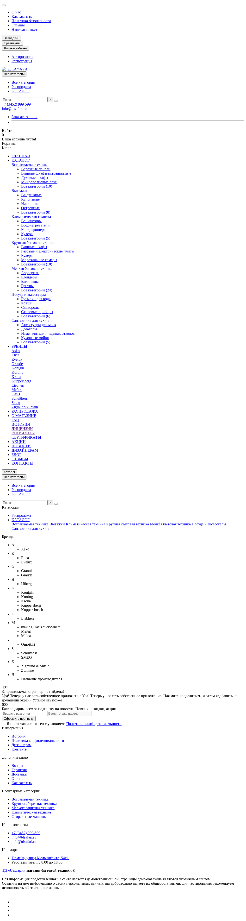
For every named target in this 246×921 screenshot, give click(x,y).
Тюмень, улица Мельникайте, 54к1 (40, 858)
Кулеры (27, 234)
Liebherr (18, 385)
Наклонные (30, 204)
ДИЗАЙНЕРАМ (25, 450)
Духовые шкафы (34, 178)
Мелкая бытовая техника (32, 268)
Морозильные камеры (39, 260)
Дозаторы (29, 329)
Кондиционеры (33, 229)
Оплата (18, 778)
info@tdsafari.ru (14, 109)
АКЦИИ (19, 442)
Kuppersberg (21, 381)
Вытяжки (19, 191)
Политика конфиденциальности (38, 740)
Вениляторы (31, 221)
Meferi (17, 390)
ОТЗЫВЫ (20, 459)
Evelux (17, 359)
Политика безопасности (31, 21)
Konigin (18, 368)
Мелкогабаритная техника (33, 808)
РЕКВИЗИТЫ (23, 433)
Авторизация (22, 57)
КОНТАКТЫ (22, 463)
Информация (12, 728)
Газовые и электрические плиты (47, 251)
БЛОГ (16, 455)
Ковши (26, 303)
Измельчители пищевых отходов (48, 333)
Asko (16, 351)
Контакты (20, 749)
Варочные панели (35, 169)
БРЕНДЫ (19, 346)
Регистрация (22, 61)
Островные (30, 208)
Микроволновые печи (39, 182)
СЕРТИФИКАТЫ (26, 437)
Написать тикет (24, 29)
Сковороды (30, 307)
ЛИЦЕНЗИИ (22, 429)
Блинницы (30, 281)
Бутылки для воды (36, 299)
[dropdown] (4, 5)
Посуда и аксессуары (29, 294)
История (18, 736)
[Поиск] (56, 100)
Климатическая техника (31, 216)
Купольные (30, 199)
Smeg (16, 403)
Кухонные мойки (35, 338)
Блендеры (29, 277)
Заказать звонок (24, 117)
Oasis (16, 394)
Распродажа (21, 87)
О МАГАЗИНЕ (24, 416)
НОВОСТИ (21, 446)
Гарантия (19, 770)
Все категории (23, 82)
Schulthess (20, 398)
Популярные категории (21, 791)
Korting (17, 372)
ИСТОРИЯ (21, 424)
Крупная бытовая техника (33, 242)
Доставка (19, 774)
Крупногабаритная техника (34, 803)
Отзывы (18, 25)
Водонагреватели (35, 225)
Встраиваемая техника (30, 165)
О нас (16, 12)
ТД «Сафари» (13, 870)
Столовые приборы (37, 312)
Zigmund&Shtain (25, 407)
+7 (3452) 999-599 (16, 104)
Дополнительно (15, 757)
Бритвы (27, 286)
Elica (15, 355)
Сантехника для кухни (30, 320)
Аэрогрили (30, 273)
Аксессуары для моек (38, 325)
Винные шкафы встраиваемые (46, 173)
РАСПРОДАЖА (25, 411)
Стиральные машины (29, 816)
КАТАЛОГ (21, 91)
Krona (16, 377)
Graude (17, 364)
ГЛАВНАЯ (21, 156)
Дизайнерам (21, 745)
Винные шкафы (34, 247)
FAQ (15, 420)
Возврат (18, 765)
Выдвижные (31, 195)
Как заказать (22, 16)
